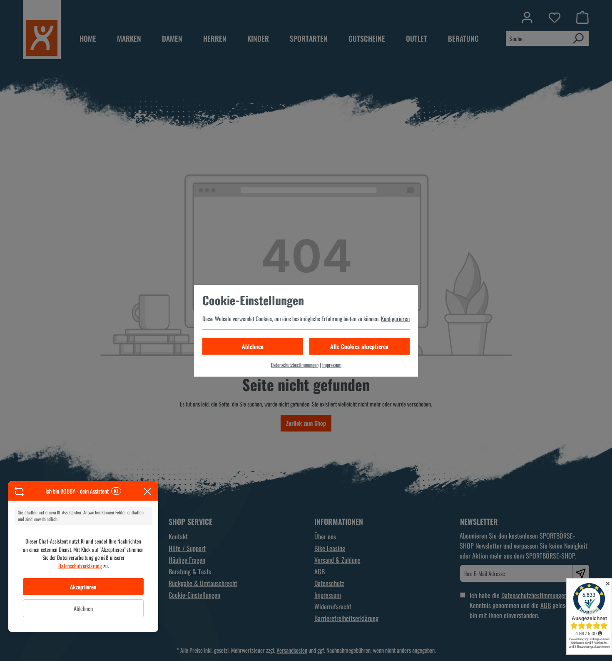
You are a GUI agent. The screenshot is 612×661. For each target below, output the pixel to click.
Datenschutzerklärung (80, 565)
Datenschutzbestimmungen (294, 364)
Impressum (331, 364)
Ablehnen (83, 608)
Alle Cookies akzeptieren (359, 346)
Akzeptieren (83, 586)
